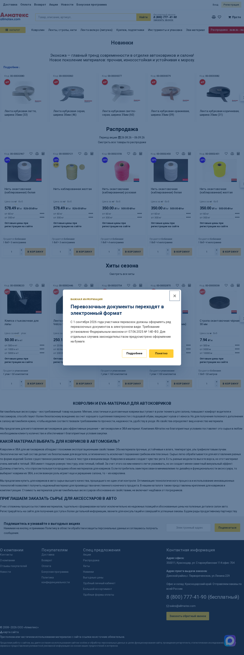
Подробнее (134, 353)
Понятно (161, 353)
